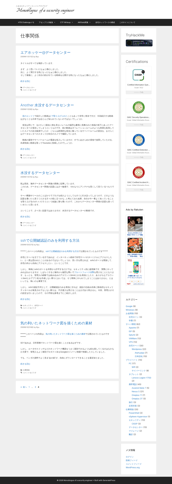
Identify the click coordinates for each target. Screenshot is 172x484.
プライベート (132, 360)
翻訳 (131, 434)
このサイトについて (127, 22)
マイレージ (134, 431)
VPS (131, 342)
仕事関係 (26, 370)
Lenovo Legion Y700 (141, 378)
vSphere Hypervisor (138, 416)
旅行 (131, 402)
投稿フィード (132, 460)
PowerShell (134, 413)
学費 (131, 320)
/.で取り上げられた (58, 116)
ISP (130, 331)
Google (129, 306)
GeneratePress (109, 480)
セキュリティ (28, 305)
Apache (132, 328)
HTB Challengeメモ (26, 22)
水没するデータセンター (40, 173)
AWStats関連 (83, 22)
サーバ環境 (131, 324)
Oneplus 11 (137, 395)
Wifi (133, 367)
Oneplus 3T (137, 398)
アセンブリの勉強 (46, 22)
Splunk (132, 335)
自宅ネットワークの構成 (105, 22)
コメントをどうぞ (29, 90)
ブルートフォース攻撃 (84, 272)
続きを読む (25, 81)
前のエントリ (28, 116)
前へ (23, 387)
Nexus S (136, 391)
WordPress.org (133, 467)
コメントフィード (134, 464)
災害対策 (133, 406)
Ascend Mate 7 (139, 388)
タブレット (134, 374)
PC (130, 363)
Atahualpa (139, 353)
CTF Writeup (65, 22)
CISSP (134, 424)
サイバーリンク (139, 370)
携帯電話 (133, 384)
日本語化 (139, 356)
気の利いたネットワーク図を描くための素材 (56, 323)
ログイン (130, 457)
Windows (130, 310)
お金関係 (130, 313)
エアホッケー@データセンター (45, 52)
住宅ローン (134, 317)
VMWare (133, 338)
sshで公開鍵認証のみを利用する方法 (49, 240)
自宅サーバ (39, 305)
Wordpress (137, 349)
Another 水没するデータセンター (47, 105)
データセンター (29, 87)
